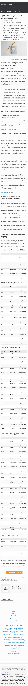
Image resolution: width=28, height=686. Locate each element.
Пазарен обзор (14, 615)
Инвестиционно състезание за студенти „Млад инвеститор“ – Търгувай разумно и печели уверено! (14, 640)
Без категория (14, 611)
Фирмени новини (14, 620)
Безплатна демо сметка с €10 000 (9, 7)
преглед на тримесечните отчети (8, 580)
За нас (14, 11)
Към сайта (11, 4)
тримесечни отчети (14, 581)
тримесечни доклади (5, 581)
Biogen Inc (8, 579)
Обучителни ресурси (6, 11)
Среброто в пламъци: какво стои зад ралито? (14, 654)
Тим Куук (17, 580)
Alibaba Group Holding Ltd (22, 577)
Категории (3, 4)
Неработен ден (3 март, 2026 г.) (14, 653)
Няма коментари (18, 22)
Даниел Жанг (13, 579)
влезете (7, 602)
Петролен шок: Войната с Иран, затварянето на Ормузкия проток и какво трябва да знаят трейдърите (14, 647)
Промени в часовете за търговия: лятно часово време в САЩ (14, 651)
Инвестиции (14, 613)
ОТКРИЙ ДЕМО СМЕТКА (14, 572)
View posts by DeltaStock (17, 588)
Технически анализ (14, 618)
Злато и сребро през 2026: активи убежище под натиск (14, 643)
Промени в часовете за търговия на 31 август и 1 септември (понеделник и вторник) (14, 629)
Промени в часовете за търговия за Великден (14, 637)
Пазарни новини (8, 577)
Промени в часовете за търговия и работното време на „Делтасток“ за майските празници (14, 635)
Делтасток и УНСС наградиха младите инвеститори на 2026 (14, 632)
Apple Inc (3, 579)
